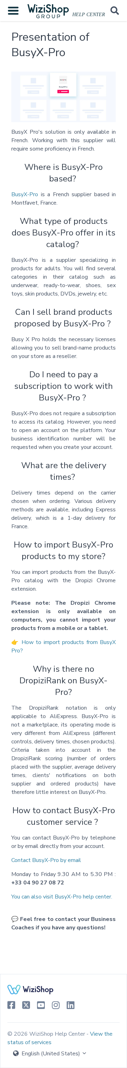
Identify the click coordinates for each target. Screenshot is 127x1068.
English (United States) (50, 1053)
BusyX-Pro (24, 194)
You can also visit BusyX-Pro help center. (61, 897)
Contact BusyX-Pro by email (46, 860)
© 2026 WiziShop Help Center (46, 1034)
